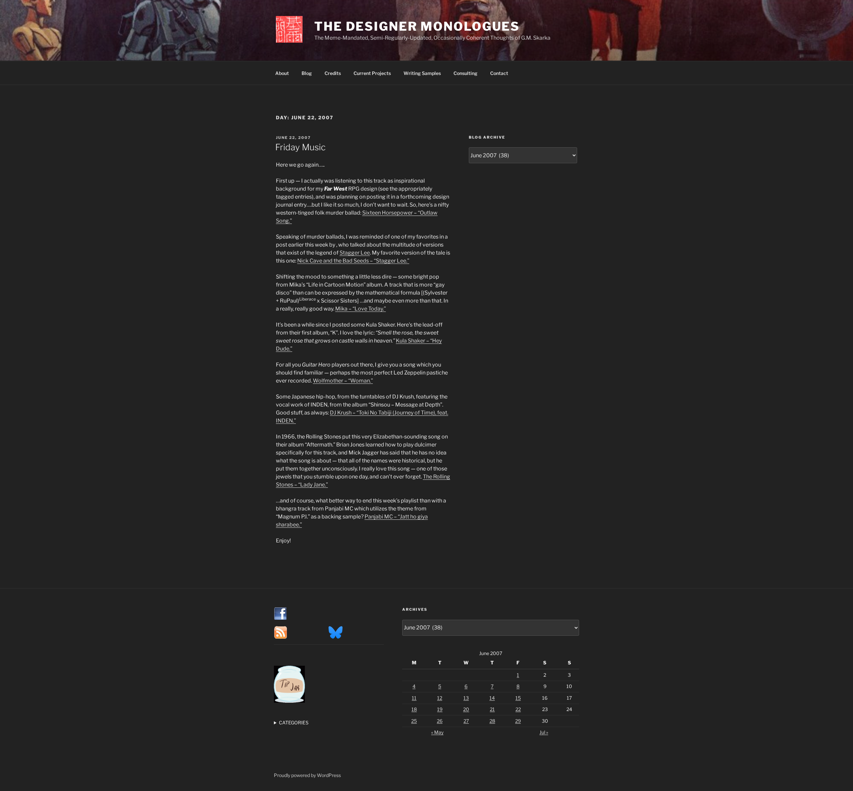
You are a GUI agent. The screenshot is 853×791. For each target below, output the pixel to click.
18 (414, 709)
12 (439, 698)
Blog (307, 73)
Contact (499, 73)
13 (466, 698)
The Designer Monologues (417, 26)
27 (466, 721)
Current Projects (372, 73)
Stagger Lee (355, 253)
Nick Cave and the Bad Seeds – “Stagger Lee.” (353, 261)
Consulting (465, 73)
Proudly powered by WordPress (307, 775)
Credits (333, 73)
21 (492, 709)
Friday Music (300, 147)
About (282, 73)
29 (518, 721)
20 (466, 709)
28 (492, 721)
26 (439, 721)
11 (414, 698)
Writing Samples (422, 73)
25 (414, 721)
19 (439, 709)
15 (518, 698)
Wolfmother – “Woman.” (343, 381)
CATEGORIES (294, 722)
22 (518, 709)
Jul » (543, 732)
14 (492, 698)
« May (437, 732)
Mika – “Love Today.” (360, 309)
